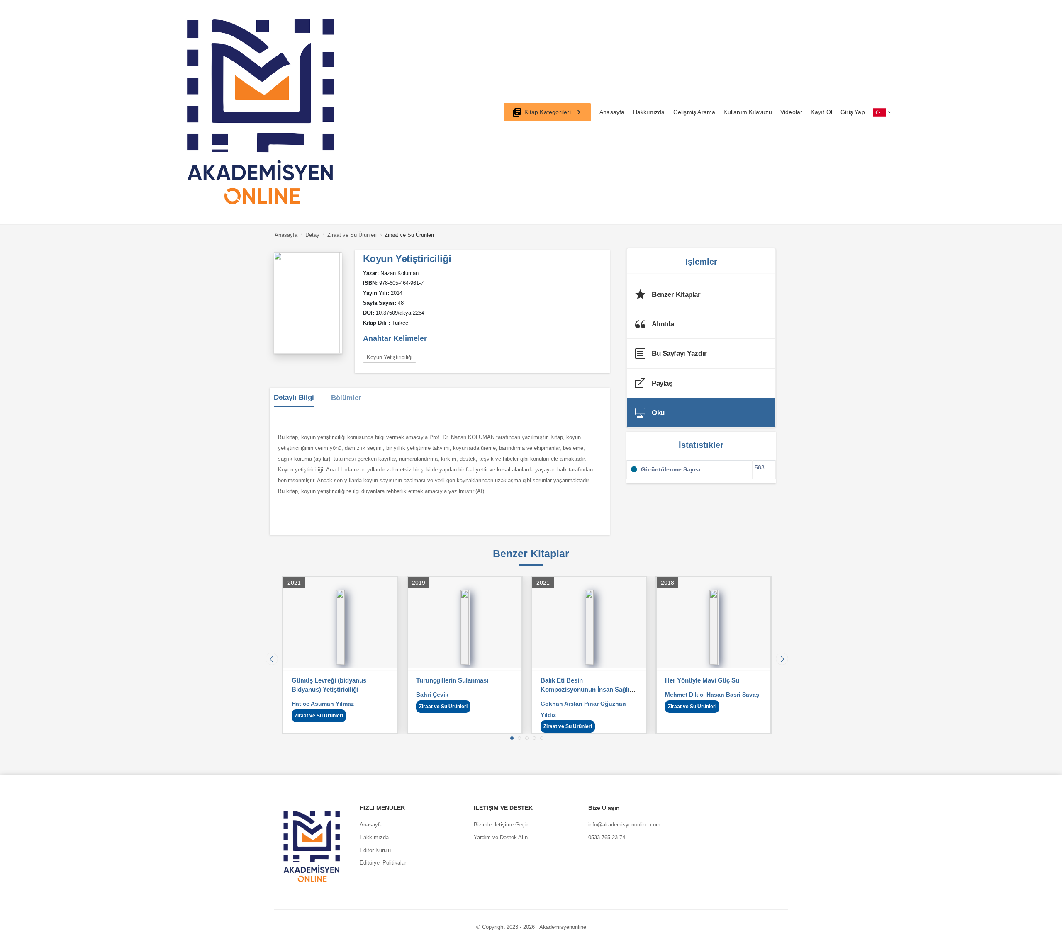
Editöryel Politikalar (383, 863)
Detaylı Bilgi (294, 397)
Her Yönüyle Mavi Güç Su (675, 680)
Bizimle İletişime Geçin (501, 824)
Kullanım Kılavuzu (747, 112)
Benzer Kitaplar (676, 295)
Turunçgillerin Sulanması (425, 680)
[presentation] (272, 659)
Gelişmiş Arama (694, 112)
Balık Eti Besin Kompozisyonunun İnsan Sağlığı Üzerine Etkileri (560, 689)
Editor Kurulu (375, 850)
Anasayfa (612, 112)
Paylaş (662, 383)
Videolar (791, 112)
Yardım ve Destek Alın (501, 837)
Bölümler (346, 398)
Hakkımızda (649, 112)
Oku (658, 413)
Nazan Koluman (399, 273)
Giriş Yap (852, 112)
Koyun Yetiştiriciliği (389, 357)
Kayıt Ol (821, 112)
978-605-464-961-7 (401, 283)
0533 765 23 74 (606, 837)
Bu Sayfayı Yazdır (679, 353)
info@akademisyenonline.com (624, 824)
